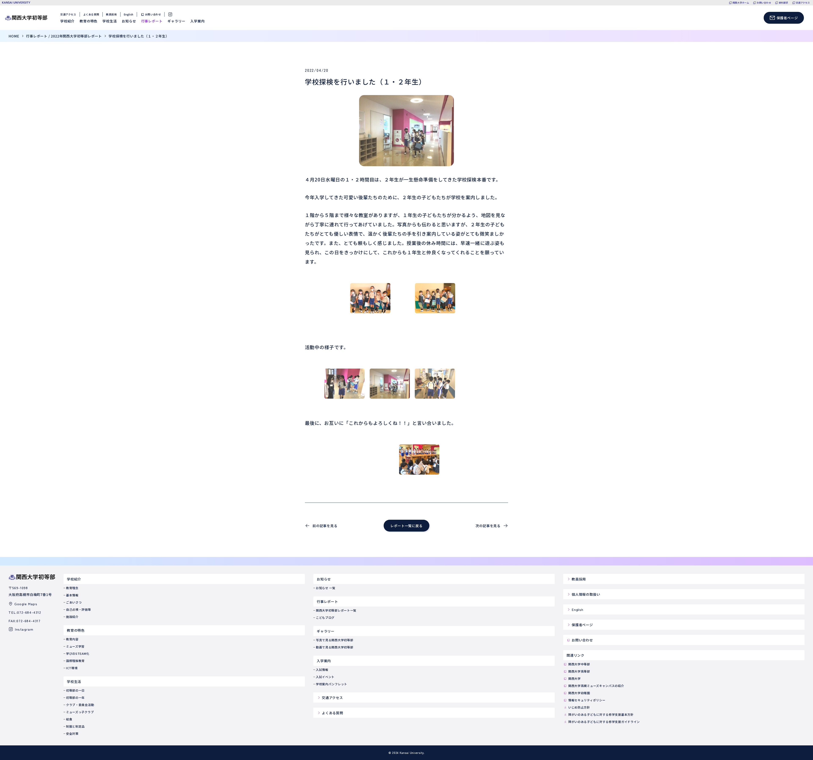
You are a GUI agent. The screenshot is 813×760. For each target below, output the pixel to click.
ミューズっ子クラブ (80, 712)
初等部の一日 (75, 690)
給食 (69, 719)
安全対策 (72, 733)
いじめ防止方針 (579, 707)
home (13, 36)
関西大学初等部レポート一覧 (336, 610)
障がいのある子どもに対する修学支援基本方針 (601, 714)
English (128, 14)
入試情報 (322, 669)
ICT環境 (72, 668)
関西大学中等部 (579, 664)
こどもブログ (325, 617)
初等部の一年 (75, 697)
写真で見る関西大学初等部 (334, 640)
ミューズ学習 (75, 646)
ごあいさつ (74, 602)
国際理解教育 (75, 661)
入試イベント (325, 677)
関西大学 (574, 678)
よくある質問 (91, 14)
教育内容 (72, 639)
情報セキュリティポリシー (586, 700)
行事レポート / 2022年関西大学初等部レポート (64, 36)
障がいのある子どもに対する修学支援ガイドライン (604, 722)
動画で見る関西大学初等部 (334, 647)
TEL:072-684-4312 (24, 612)
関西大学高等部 (579, 671)
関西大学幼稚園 (579, 693)
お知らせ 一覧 (325, 588)
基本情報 (72, 595)
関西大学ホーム (741, 2)
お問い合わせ (764, 2)
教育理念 (72, 588)
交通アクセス (803, 2)
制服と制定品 (75, 726)
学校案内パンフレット (331, 684)
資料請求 (783, 2)
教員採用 (111, 14)
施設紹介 (72, 617)
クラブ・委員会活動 (80, 705)
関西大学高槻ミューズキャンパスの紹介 (596, 686)
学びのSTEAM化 (77, 653)
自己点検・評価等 (78, 609)
